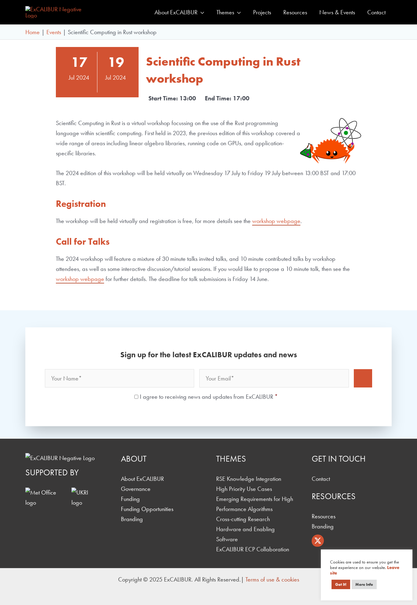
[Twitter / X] (318, 541)
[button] (201, 12)
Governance (135, 489)
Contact (321, 479)
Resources (323, 516)
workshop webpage (276, 221)
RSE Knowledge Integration (248, 479)
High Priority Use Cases (244, 489)
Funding (130, 499)
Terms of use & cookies (272, 579)
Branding (132, 519)
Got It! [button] (340, 584)
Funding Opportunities (147, 509)
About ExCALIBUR (142, 479)
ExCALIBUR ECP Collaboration (252, 549)
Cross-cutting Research (243, 519)
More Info (364, 584)
